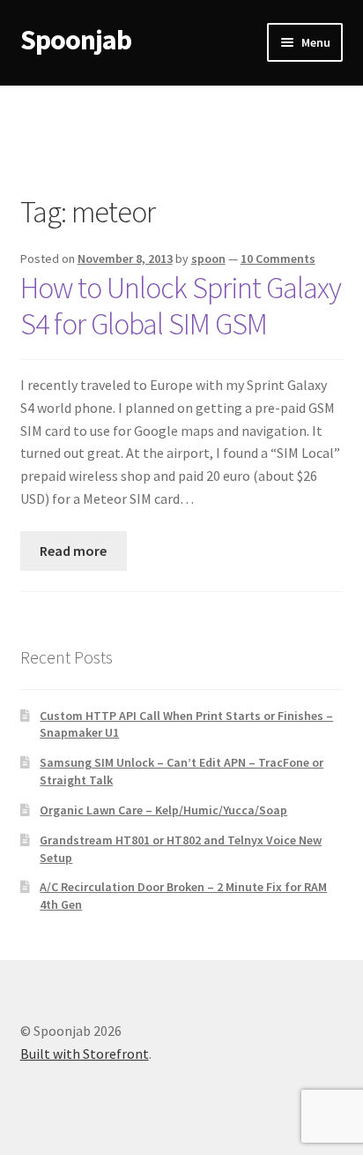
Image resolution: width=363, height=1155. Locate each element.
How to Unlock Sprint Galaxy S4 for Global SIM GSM (180, 305)
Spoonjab (75, 39)
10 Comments (278, 258)
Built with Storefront (84, 1053)
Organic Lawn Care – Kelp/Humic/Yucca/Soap (163, 810)
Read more (73, 550)
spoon (208, 258)
